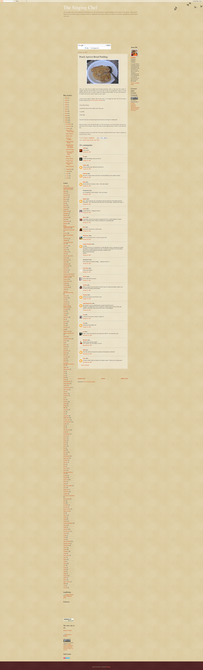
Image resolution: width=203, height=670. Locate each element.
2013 (66, 109)
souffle (65, 535)
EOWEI (65, 336)
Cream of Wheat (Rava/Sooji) (67, 306)
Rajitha (84, 199)
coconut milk (66, 287)
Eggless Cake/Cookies (68, 333)
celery (64, 253)
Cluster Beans (66, 281)
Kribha (84, 165)
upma (64, 569)
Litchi (64, 399)
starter (64, 549)
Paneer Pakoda (69, 158)
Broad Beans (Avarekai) (68, 230)
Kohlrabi (65, 385)
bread (88, 140)
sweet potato (66, 555)
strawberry (65, 551)
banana (65, 201)
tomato (65, 563)
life (64, 397)
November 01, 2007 (87, 335)
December (68, 124)
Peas (64, 450)
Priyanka (85, 294)
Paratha (65, 440)
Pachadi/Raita (66, 434)
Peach (98, 140)
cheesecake (66, 259)
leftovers (65, 393)
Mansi (84, 217)
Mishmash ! (86, 235)
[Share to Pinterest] (106, 138)
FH (83, 156)
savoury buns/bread (67, 523)
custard (65, 313)
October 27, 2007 (87, 272)
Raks (84, 182)
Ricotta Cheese (66, 509)
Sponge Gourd (66, 543)
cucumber (65, 309)
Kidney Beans (66, 383)
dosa (64, 323)
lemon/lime (65, 395)
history (65, 354)
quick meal (65, 479)
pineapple (65, 460)
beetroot (65, 207)
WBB (64, 583)
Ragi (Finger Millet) (67, 485)
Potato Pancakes (70, 166)
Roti (64, 513)
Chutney (65, 272)
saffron (65, 517)
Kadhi (64, 377)
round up (65, 515)
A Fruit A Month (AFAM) (96, 100)
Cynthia (85, 285)
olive (64, 427)
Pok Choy (65, 468)
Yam (64, 585)
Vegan (64, 573)
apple (64, 191)
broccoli (65, 233)
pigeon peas (66, 458)
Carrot (64, 247)
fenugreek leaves (67, 338)
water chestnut (66, 581)
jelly (64, 371)
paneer (65, 438)
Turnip (64, 567)
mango (65, 403)
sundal (64, 553)
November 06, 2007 (87, 362)
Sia (84, 331)
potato (64, 470)
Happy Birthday (69, 133)
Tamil (64, 557)
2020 (84, 350)
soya (64, 539)
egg (64, 329)
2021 (66, 100)
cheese (65, 257)
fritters (64, 344)
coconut (65, 285)
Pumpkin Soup (69, 160)
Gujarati (65, 352)
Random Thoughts (67, 630)
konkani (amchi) (67, 387)
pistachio (65, 462)
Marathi (65, 405)
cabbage (65, 240)
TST (64, 565)
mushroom (65, 415)
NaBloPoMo (66, 417)
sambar (65, 521)
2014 (66, 107)
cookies (65, 295)
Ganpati (65, 346)
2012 (66, 111)
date (64, 319)
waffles (65, 577)
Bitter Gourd (66, 211)
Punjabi (65, 477)
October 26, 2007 (87, 222)
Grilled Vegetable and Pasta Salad (70, 153)
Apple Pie (68, 156)
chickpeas (65, 264)
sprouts (65, 547)
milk (95, 140)
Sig (84, 314)
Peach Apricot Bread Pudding (70, 131)
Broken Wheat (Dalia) (68, 235)
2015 (66, 104)
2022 (66, 98)
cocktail (65, 283)
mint (64, 413)
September (69, 169)
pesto (64, 454)
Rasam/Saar (66, 491)
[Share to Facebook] (105, 138)
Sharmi (85, 276)
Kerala (64, 379)
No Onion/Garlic (67, 421)
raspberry (65, 493)
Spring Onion (66, 545)
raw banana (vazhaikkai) (69, 495)
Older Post (124, 378)
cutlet (64, 315)
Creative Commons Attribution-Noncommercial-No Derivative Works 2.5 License (68, 646)
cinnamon (65, 279)
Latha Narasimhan (87, 303)
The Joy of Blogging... (69, 139)
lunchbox (65, 401)
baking (64, 199)
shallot (64, 527)
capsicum (65, 245)
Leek (64, 391)
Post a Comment (85, 365)
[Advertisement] (101, 30)
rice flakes (65, 505)
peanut (65, 446)
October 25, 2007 (87, 152)
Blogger (108, 666)
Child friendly (66, 266)
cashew (65, 249)
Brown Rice (66, 238)
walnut (64, 579)
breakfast (65, 223)
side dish (65, 529)
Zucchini (65, 587)
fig (64, 342)
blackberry (65, 213)
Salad (64, 519)
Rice (64, 503)
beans (64, 205)
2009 (66, 117)
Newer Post (81, 378)
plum (64, 466)
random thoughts (87, 244)
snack (64, 533)
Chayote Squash (67, 255)
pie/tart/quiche (66, 456)
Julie (84, 358)
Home (103, 378)
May (67, 178)
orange (65, 432)
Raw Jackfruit (66, 499)
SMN (84, 148)
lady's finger (66, 389)
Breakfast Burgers (70, 149)
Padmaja (85, 173)
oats (64, 425)
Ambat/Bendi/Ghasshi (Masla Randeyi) (68, 188)
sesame (65, 525)
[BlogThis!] (102, 138)
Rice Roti (65, 507)
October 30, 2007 (87, 310)
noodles (65, 423)
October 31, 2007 (87, 318)
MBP (64, 407)
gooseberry (66, 350)
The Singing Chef (80, 7)
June (67, 175)
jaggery (65, 367)
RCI (64, 501)
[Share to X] (103, 138)
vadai (64, 571)
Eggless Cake (66, 331)
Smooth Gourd (66, 531)
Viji (84, 323)
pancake (65, 436)
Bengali (65, 209)
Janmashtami (66, 369)
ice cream (65, 356)
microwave (65, 409)
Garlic (64, 348)
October (68, 128)
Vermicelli (65, 575)
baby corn (65, 197)
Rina (84, 227)
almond (65, 186)
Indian (64, 358)
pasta (64, 442)
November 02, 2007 (87, 353)
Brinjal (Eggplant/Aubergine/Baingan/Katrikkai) (69, 227)
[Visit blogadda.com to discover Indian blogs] (66, 658)
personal (65, 452)
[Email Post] (98, 138)
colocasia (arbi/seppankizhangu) (68, 292)
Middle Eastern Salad (69, 163)
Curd (64, 311)
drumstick (65, 327)
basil (64, 203)
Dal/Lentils (65, 317)
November (68, 126)
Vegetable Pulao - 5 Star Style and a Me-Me (70, 146)
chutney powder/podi (68, 274)
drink (64, 325)
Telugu (64, 559)
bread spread (66, 221)
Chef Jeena (85, 268)
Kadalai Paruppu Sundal (70, 142)
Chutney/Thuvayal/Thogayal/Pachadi (68, 276)
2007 (66, 122)
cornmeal (65, 301)
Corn (64, 299)
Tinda (64, 561)
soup (64, 537)
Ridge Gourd (66, 511)
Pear (64, 448)
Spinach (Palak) (67, 541)
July (67, 173)
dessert (91, 140)
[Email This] (100, 138)
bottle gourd (66, 217)
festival (65, 340)
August (68, 171)
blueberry (65, 215)
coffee (64, 289)
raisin (64, 487)
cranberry (65, 304)
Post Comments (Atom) (89, 381)
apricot (84, 140)
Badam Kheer (69, 136)
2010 (66, 115)
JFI (64, 373)
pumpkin (65, 475)
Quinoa (65, 481)
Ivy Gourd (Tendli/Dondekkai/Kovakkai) (68, 364)
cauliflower (65, 251)
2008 (66, 120)
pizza (64, 464)
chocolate (65, 270)
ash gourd (65, 195)
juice (64, 375)
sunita (84, 208)
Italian (64, 360)
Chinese (65, 268)
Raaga (133, 57)
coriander (65, 297)
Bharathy (85, 340)
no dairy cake (66, 419)
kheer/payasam (66, 381)
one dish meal (66, 430)
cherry (64, 261)
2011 (66, 113)
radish (64, 483)
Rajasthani (65, 489)
